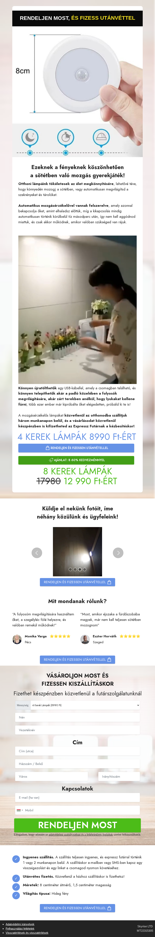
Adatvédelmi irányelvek (20, 924)
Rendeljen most (77, 825)
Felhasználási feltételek (20, 928)
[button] (37, 553)
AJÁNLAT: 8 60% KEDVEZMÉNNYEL (79, 460)
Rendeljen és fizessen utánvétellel (79, 448)
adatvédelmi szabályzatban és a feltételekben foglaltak (81, 834)
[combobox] (19, 810)
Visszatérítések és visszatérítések (27, 932)
